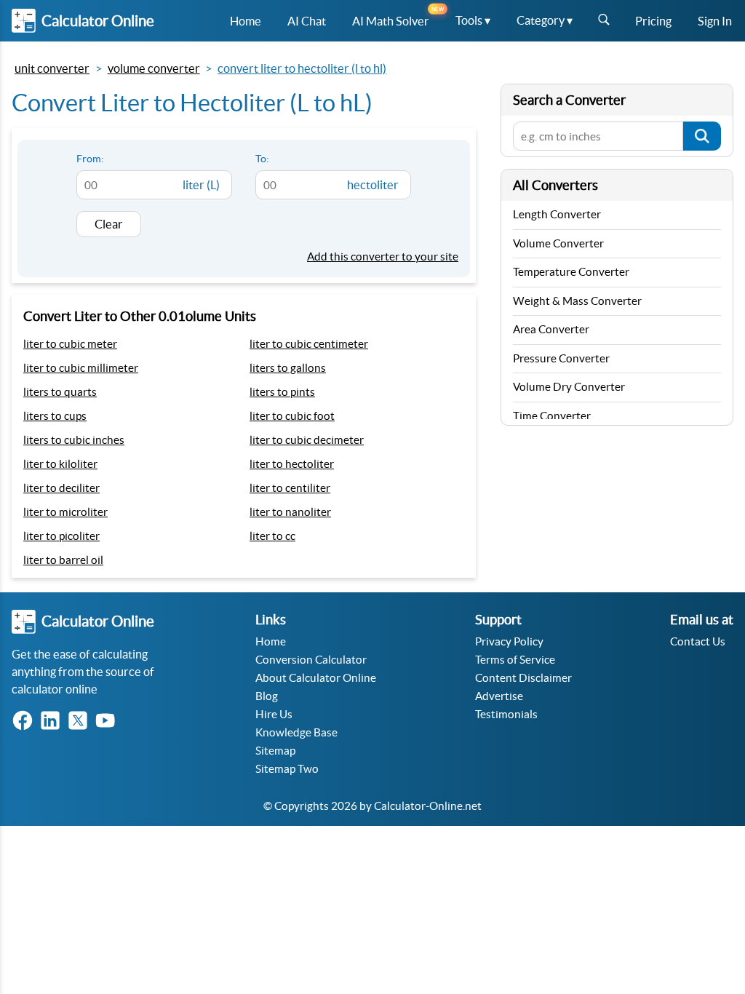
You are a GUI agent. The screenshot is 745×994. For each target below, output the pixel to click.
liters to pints (282, 392)
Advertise (499, 696)
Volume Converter (154, 68)
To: (262, 158)
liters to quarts (60, 392)
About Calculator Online (315, 678)
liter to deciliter (61, 488)
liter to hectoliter (292, 464)
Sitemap (275, 750)
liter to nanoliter (290, 512)
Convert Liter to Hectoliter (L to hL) (302, 68)
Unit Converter (52, 68)
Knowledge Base (296, 732)
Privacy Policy (509, 641)
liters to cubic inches (73, 440)
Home (270, 641)
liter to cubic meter (70, 344)
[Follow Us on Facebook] (25, 721)
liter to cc (272, 536)
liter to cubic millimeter (80, 368)
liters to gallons (288, 368)
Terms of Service (515, 659)
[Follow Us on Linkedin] (53, 721)
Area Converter (551, 329)
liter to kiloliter (60, 464)
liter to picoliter (61, 536)
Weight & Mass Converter (577, 301)
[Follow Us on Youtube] (108, 721)
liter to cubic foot (292, 416)
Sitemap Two (287, 769)
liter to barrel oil (63, 560)
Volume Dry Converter (569, 387)
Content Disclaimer (523, 678)
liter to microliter (65, 512)
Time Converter (552, 416)
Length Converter (557, 214)
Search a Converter (569, 100)
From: (90, 158)
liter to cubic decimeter (307, 440)
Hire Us (273, 714)
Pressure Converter (561, 358)
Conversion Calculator (311, 659)
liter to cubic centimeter (309, 344)
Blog (266, 696)
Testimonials (506, 714)
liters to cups (55, 416)
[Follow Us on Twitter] (81, 721)
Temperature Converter (571, 272)
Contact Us (697, 641)
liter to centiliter (290, 488)
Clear (109, 224)
